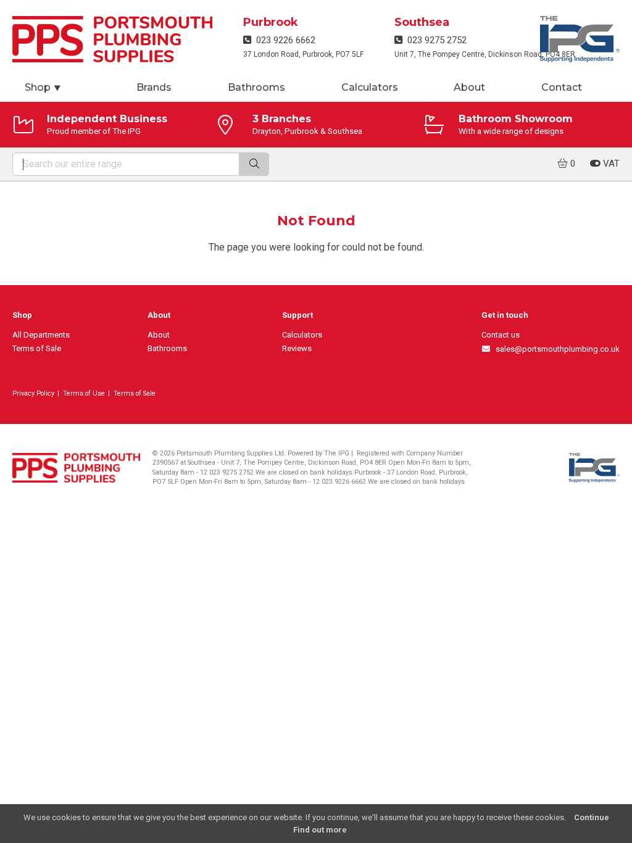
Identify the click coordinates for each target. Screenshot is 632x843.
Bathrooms (256, 87)
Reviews (297, 348)
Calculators (369, 87)
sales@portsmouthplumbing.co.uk (555, 349)
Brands (154, 87)
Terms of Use (84, 393)
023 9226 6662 (283, 40)
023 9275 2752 (434, 40)
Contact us (500, 334)
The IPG (336, 453)
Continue (591, 817)
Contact (561, 87)
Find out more (320, 829)
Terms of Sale (36, 348)
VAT (610, 163)
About (469, 87)
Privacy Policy (33, 393)
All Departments (41, 334)
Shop (43, 87)
